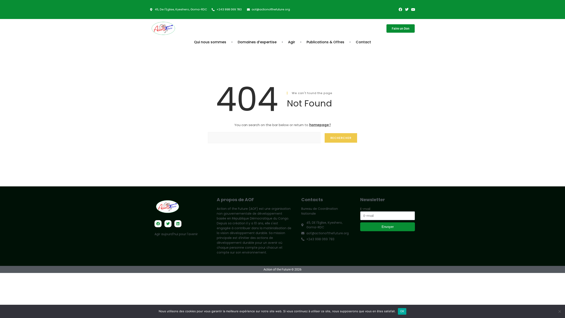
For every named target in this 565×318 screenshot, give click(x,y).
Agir (291, 42)
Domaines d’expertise (257, 42)
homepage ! (320, 125)
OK (402, 311)
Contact (363, 42)
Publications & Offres (325, 42)
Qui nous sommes (210, 42)
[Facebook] (400, 9)
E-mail (365, 208)
